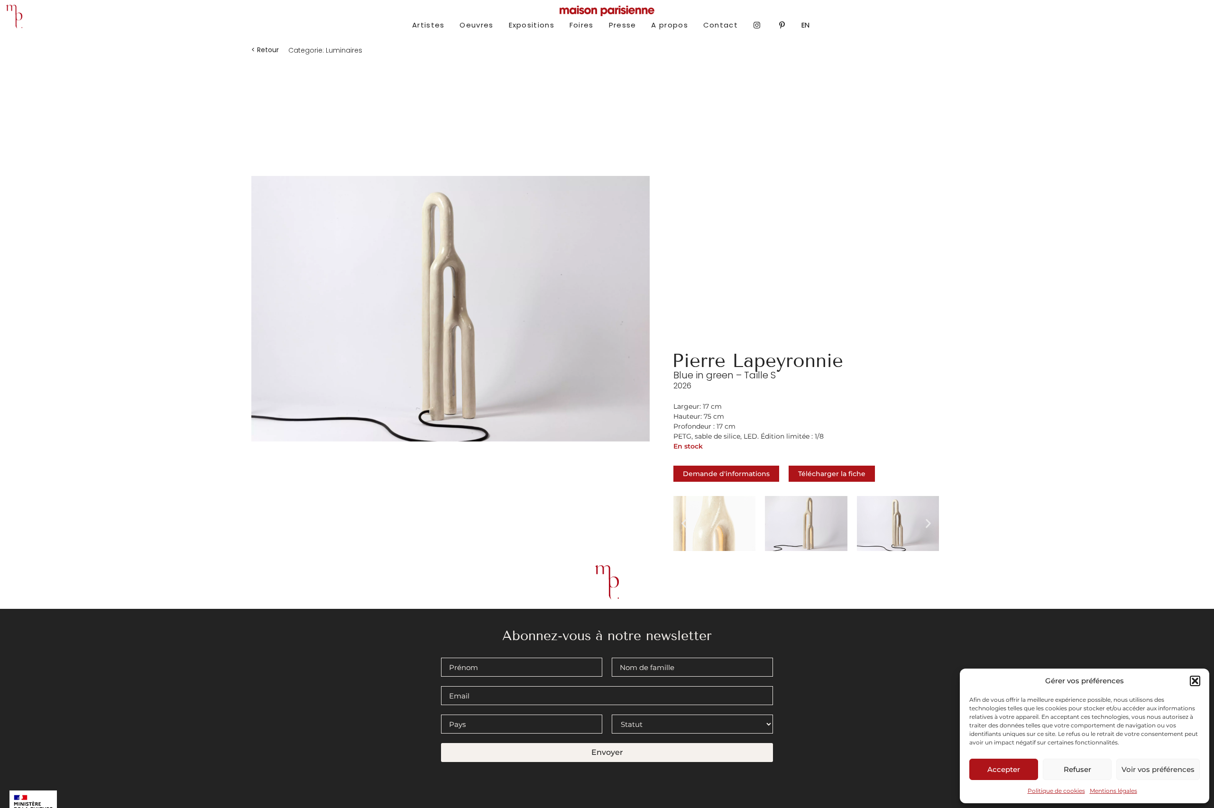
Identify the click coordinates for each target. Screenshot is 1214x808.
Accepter (1003, 769)
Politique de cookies (1056, 790)
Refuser (1077, 769)
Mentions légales (1113, 790)
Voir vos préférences (1158, 769)
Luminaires (344, 50)
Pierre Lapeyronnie (757, 360)
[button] (1195, 681)
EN (805, 25)
